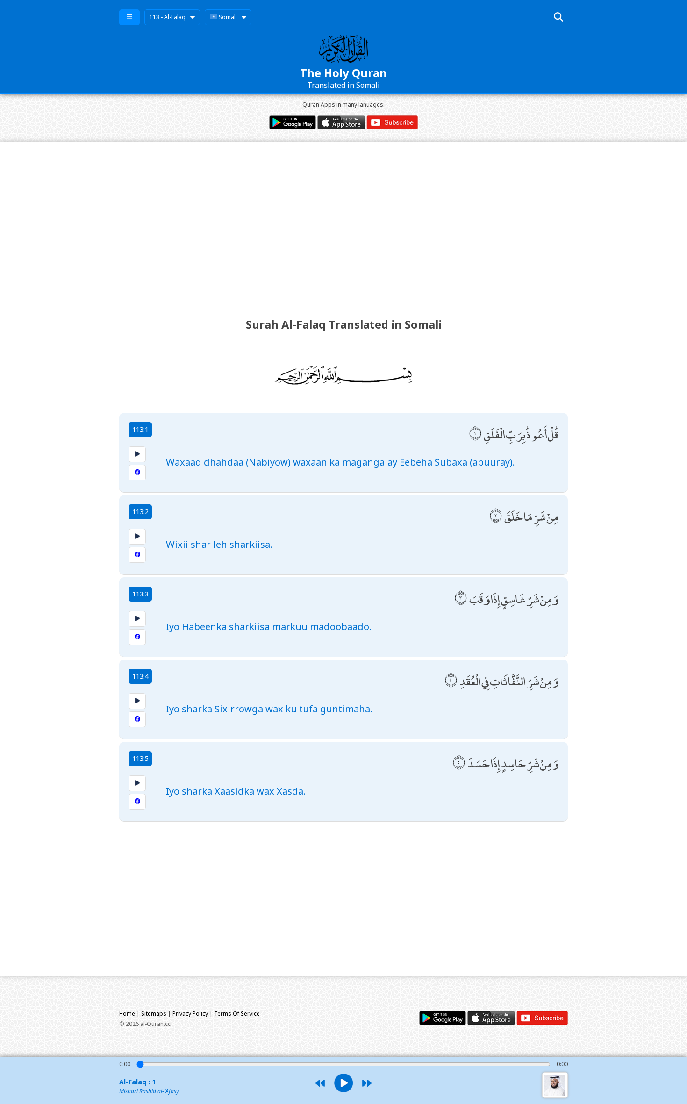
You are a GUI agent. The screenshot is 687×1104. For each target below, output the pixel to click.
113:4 (140, 676)
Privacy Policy (190, 1014)
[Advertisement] (343, 221)
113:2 (140, 511)
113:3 (140, 593)
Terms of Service (237, 1014)
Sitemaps (153, 1014)
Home (127, 1014)
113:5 (140, 758)
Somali (227, 17)
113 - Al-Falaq (168, 17)
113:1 (140, 429)
